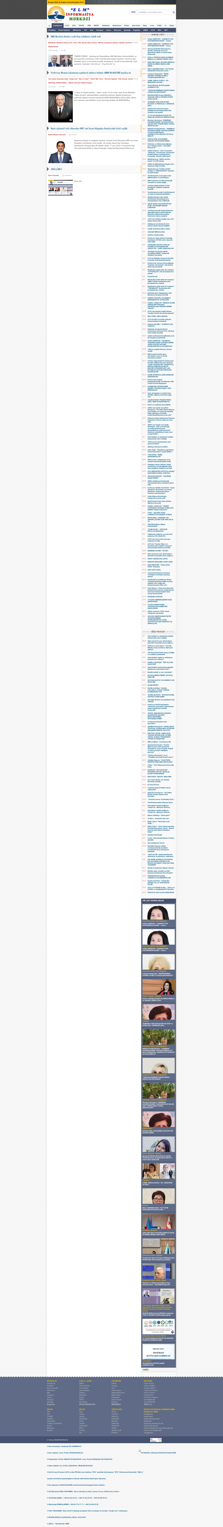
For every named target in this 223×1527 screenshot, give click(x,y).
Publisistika (116, 1397)
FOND (159, 25)
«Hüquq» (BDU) (149, 1388)
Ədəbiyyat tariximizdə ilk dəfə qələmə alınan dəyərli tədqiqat (159, 225)
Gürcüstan (136, 25)
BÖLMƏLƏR (52, 1381)
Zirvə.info (77, 83)
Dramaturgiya (116, 1390)
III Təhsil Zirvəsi (153, 785)
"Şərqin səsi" (73, 79)
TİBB (89, 25)
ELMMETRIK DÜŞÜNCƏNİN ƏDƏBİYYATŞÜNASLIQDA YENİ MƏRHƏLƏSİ (159, 388)
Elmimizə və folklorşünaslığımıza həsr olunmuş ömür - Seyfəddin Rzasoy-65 (160, 146)
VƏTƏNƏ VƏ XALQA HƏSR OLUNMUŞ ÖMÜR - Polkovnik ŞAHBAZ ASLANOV (158, 253)
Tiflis (79, 42)
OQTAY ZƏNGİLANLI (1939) (158, 559)
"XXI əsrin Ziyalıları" (110, 79)
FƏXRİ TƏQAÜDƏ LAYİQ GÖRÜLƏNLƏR (158, 1428)
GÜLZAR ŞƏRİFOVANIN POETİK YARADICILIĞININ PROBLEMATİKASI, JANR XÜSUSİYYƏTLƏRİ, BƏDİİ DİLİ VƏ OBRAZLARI (160, 619)
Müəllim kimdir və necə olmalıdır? (160, 672)
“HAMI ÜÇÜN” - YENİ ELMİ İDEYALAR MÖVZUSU (157, 530)
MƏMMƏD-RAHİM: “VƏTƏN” (158, 551)
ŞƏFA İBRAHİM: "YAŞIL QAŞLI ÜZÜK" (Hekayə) (159, 566)
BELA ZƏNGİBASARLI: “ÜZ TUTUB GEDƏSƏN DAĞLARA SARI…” (160, 70)
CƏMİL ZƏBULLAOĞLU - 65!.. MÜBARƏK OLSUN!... (158, 81)
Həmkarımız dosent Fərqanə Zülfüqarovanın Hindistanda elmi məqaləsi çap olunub (159, 110)
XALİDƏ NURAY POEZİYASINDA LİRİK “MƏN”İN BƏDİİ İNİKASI (159, 401)
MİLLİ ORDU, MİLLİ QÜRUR (157, 316)
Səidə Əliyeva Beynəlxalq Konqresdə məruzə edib (157, 497)
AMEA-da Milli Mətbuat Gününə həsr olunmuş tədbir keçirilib (161, 165)
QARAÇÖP (115, 1426)
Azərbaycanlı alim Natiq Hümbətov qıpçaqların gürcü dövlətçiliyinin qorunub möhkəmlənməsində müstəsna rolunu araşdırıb (160, 213)
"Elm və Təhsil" (84, 79)
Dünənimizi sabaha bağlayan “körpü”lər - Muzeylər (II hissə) (159, 806)
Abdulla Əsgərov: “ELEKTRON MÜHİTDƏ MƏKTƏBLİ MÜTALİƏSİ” (160, 761)
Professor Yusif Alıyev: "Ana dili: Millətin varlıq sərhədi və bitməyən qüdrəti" (160, 647)
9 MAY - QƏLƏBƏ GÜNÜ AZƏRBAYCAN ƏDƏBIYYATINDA (160, 514)
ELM (73, 25)
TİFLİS (114, 1412)
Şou (80, 1433)
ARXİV (81, 1400)
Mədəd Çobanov (86, 83)
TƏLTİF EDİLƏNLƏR (151, 1426)
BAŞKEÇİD (115, 1419)
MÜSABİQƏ (116, 1404)
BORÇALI (115, 1416)
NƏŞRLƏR (148, 1421)
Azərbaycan (57, 25)
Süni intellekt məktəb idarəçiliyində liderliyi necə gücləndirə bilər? (160, 668)
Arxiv (152, 25)
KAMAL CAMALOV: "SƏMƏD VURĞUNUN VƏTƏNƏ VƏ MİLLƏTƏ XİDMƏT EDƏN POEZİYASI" (160, 508)
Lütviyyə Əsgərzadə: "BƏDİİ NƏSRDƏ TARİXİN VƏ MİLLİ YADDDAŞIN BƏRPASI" (158, 75)
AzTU (153, 30)
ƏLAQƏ (49, 1430)
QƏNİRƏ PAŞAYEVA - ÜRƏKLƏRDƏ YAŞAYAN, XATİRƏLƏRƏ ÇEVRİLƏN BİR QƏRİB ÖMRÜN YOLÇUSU (161, 728)
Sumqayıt (100, 30)
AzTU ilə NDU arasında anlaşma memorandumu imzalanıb (159, 320)
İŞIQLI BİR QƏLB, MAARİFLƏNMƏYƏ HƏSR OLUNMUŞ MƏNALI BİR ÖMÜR (161, 64)
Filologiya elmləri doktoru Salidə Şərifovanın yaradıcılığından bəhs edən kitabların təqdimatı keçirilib (160, 466)
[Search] (174, 12)
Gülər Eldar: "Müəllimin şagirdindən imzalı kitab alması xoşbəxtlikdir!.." (161, 451)
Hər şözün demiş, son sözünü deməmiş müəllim (158, 781)
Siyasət (81, 1416)
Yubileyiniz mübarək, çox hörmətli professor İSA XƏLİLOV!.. (160, 535)
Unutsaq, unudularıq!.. (54, 1423)
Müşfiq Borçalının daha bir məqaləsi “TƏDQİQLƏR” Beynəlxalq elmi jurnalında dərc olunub (161, 288)
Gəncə (108, 30)
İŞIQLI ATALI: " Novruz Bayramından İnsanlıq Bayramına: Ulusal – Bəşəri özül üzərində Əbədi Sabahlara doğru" (161, 829)
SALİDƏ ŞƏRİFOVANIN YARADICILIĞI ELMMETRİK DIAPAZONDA (158, 606)
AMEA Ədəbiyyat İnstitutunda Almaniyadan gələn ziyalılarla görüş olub (161, 483)
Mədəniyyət (117, 25)
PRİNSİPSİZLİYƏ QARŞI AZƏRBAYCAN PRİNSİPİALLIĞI (159, 877)
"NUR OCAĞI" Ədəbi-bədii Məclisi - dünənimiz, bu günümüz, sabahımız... (161, 855)
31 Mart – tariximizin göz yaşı (158, 818)
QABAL (114, 1428)
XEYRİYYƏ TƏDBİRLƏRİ (152, 1430)
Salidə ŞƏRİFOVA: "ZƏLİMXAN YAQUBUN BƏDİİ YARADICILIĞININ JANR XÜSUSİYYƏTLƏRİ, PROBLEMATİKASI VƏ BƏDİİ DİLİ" (161, 343)
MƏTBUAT (148, 1381)
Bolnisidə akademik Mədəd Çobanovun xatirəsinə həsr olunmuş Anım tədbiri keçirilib (161, 331)
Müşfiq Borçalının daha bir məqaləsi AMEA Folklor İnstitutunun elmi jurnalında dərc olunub (161, 281)
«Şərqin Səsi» (149, 1395)
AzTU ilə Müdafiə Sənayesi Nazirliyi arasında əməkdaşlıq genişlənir (160, 259)
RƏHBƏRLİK (148, 1414)
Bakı (91, 30)
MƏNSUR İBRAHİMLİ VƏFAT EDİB (160, 562)
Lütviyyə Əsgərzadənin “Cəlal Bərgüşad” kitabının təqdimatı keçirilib (158, 187)
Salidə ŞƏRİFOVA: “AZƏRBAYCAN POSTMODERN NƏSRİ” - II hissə (160, 40)
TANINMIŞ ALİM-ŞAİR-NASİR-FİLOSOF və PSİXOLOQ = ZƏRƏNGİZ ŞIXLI (161, 104)
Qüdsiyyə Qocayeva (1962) (158, 447)
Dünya (126, 25)
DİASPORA (83, 1402)
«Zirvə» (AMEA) (149, 1386)
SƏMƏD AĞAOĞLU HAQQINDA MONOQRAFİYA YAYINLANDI (159, 299)
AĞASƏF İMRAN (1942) (156, 232)
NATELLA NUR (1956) (156, 235)
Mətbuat (82, 1393)
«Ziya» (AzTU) (149, 1383)
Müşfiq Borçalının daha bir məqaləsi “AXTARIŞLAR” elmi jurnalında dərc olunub (161, 271)
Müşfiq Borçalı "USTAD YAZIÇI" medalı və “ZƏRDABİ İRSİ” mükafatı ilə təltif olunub (161, 171)
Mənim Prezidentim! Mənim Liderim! (161, 868)
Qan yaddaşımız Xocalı (156, 843)
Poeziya (114, 1386)
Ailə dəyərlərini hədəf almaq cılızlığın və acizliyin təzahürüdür (161, 653)
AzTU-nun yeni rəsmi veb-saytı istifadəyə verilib (159, 540)
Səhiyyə (82, 1423)
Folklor (114, 1383)
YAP (85, 30)
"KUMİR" (50, 1416)
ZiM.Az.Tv (148, 1404)
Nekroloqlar (51, 1421)
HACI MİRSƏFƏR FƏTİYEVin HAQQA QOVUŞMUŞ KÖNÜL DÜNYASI (161, 472)
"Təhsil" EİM (94, 79)
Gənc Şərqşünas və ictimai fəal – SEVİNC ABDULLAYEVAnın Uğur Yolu (160, 395)
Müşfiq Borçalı (53, 46)
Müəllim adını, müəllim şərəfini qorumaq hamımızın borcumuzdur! (160, 872)
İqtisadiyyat (83, 1419)
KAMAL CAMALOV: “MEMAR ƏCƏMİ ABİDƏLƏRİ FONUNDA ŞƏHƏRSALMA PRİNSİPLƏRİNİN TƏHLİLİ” (161, 305)
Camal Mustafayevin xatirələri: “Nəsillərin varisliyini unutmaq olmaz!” (159, 574)
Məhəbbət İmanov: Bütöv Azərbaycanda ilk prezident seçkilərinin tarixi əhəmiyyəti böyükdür (158, 848)
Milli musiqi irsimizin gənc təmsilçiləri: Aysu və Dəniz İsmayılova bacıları (157, 356)
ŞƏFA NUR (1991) (154, 570)
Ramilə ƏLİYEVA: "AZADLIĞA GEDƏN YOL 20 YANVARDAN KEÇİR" (158, 882)
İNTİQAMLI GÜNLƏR (155, 597)
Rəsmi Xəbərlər (64, 30)
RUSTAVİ (115, 1414)
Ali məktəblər (83, 1388)
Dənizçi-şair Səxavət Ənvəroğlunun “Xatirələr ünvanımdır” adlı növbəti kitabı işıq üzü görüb (161, 265)
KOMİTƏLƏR (148, 1417)
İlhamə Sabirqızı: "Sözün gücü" (159, 815)
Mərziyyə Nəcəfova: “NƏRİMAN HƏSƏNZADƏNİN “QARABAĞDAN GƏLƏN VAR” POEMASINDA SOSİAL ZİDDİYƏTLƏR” (161, 123)
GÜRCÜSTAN (117, 1409)
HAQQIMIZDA (148, 1433)
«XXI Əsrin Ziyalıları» (151, 1397)
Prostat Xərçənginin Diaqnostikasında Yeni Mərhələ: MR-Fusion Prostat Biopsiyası (161, 381)
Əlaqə (172, 25)
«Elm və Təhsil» (149, 1393)
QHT (166, 30)
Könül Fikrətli (152, 277)
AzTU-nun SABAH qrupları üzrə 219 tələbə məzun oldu (161, 220)
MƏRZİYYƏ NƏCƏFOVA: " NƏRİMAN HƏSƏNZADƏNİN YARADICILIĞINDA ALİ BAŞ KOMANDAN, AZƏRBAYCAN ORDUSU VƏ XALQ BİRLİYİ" (161, 132)
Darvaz (94, 42)
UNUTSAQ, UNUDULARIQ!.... (58, 83)
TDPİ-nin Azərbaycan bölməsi (108, 42)
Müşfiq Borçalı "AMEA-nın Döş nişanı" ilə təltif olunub (159, 160)
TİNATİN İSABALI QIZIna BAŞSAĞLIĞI (156, 525)
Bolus (89, 42)
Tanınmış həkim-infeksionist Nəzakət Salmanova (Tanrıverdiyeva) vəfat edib (161, 420)
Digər (145, 25)
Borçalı (84, 42)
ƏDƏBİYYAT (116, 1381)
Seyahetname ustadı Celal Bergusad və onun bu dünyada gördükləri (161, 193)
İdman (81, 1428)
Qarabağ (127, 30)
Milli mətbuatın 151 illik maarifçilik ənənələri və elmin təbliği (160, 181)
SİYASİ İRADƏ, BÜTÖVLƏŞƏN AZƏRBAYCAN (159, 86)
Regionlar (136, 30)
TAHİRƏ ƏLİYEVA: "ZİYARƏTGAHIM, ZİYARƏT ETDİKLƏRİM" (161, 696)
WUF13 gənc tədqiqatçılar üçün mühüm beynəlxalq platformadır (159, 460)
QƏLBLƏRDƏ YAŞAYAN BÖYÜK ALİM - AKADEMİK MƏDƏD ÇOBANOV (159, 205)
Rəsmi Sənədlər (52, 1388)
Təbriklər (121, 42)
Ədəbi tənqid (116, 1395)
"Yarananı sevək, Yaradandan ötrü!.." (161, 799)
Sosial (81, 1421)
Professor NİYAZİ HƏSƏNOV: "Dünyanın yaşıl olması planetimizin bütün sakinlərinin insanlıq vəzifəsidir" (161, 707)
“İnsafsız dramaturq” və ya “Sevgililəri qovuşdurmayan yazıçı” (160, 756)
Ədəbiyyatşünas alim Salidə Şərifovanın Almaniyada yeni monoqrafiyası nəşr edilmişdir (159, 199)
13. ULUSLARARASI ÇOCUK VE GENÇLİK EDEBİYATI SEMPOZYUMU (161, 116)
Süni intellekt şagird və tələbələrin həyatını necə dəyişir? (160, 658)
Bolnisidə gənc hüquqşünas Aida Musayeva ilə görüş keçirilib (160, 294)
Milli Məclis (77, 30)
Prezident (52, 30)
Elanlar (71, 83)
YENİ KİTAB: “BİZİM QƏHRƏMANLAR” (155, 456)
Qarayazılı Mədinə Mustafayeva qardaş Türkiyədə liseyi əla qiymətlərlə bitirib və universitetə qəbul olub (160, 51)
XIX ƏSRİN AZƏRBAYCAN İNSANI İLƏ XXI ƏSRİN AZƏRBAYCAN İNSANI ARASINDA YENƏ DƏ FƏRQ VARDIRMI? (161, 862)
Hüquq (81, 1414)
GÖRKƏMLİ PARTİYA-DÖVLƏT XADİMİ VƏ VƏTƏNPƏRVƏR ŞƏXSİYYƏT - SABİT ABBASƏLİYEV (161, 246)
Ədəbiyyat (106, 25)
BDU (160, 30)
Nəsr (113, 1388)
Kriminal (82, 1430)
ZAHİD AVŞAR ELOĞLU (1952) (159, 229)
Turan (75, 42)
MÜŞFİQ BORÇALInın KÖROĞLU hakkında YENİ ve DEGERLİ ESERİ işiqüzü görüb (160, 97)
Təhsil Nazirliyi (84, 1386)
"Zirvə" (101, 79)
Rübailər (115, 1402)
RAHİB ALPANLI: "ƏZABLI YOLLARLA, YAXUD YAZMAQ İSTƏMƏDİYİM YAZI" (158, 690)
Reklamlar (50, 1428)
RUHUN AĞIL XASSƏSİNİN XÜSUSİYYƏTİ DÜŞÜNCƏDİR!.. (159, 140)
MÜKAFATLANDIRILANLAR (153, 1423)
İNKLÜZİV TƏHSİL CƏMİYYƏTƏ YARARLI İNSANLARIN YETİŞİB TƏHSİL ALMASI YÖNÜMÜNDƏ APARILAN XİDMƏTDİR (159, 736)
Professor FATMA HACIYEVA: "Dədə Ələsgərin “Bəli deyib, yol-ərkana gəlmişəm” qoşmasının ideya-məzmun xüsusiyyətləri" (161, 490)
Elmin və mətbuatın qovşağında (159, 405)
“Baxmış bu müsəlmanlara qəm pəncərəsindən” (159, 443)
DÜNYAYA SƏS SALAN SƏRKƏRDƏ (161, 892)
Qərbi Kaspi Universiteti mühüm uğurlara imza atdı (159, 502)
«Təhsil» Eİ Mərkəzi (151, 1390)
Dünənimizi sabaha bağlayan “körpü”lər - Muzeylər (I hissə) (159, 811)
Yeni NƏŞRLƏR (149, 1400)
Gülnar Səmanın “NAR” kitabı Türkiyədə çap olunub (158, 612)
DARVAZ (115, 1433)
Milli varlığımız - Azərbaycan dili (159, 742)
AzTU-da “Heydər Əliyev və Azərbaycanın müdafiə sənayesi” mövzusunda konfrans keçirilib (160, 546)
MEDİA (96, 25)
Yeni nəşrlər (52, 79)
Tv (165, 25)
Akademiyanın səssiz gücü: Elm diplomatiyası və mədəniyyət (159, 176)
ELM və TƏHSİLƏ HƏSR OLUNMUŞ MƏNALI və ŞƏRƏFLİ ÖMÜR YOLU (160, 58)
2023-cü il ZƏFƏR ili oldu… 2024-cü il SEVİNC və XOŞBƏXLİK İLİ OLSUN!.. (161, 888)
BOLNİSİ (115, 1421)
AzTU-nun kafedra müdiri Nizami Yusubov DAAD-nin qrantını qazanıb (161, 312)
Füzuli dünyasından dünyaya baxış (160, 802)
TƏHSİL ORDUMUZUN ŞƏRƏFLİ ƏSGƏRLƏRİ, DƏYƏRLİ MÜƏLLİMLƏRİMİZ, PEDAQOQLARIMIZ (159, 716)
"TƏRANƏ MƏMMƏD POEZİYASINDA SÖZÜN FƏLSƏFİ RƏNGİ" (161, 91)
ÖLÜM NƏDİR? (153, 685)
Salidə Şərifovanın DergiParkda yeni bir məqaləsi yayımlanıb (161, 337)
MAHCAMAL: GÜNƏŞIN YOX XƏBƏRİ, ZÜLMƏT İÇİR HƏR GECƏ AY (160, 519)
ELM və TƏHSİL (85, 1381)
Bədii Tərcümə (117, 1400)
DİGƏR (50, 1409)
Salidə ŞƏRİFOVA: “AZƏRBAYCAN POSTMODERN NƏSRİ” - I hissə (160, 45)
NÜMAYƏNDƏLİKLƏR (152, 1419)
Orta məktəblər (84, 1390)
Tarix (81, 1412)
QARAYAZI (115, 1423)
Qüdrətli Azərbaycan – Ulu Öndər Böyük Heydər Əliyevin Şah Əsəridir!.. (160, 794)
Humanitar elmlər (62, 42)
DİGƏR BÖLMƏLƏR (87, 1404)
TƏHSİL (81, 25)
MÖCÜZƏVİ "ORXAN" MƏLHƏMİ (159, 777)
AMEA (145, 30)
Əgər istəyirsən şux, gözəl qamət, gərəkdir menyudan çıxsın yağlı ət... (161, 555)
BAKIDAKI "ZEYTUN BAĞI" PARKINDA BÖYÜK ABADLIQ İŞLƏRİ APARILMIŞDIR (158, 772)
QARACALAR (116, 1430)
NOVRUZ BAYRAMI (155, 835)
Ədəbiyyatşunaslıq (118, 1393)
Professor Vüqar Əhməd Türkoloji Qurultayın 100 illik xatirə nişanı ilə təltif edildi (160, 240)
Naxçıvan (117, 30)
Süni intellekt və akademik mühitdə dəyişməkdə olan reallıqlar (160, 438)
